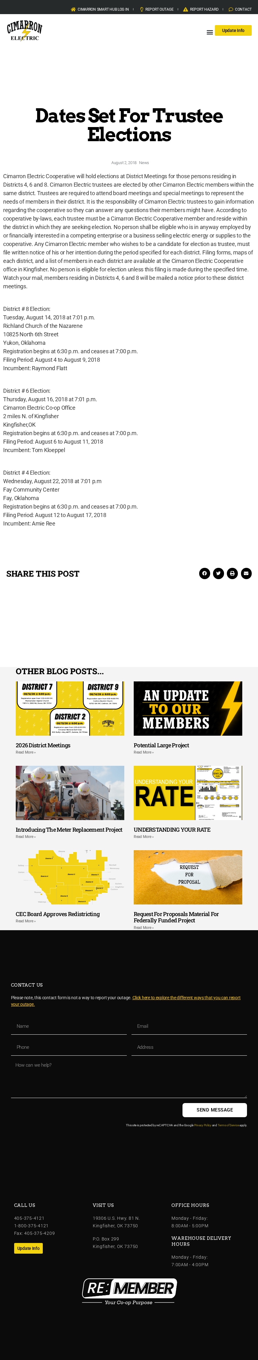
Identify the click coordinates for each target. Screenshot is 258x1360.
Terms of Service (228, 1125)
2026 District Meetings (43, 745)
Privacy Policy (202, 1125)
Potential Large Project (161, 745)
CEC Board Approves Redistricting (57, 914)
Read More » (26, 752)
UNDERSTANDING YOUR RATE (172, 829)
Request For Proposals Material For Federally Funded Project (176, 917)
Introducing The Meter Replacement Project (69, 829)
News (144, 162)
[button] (210, 32)
